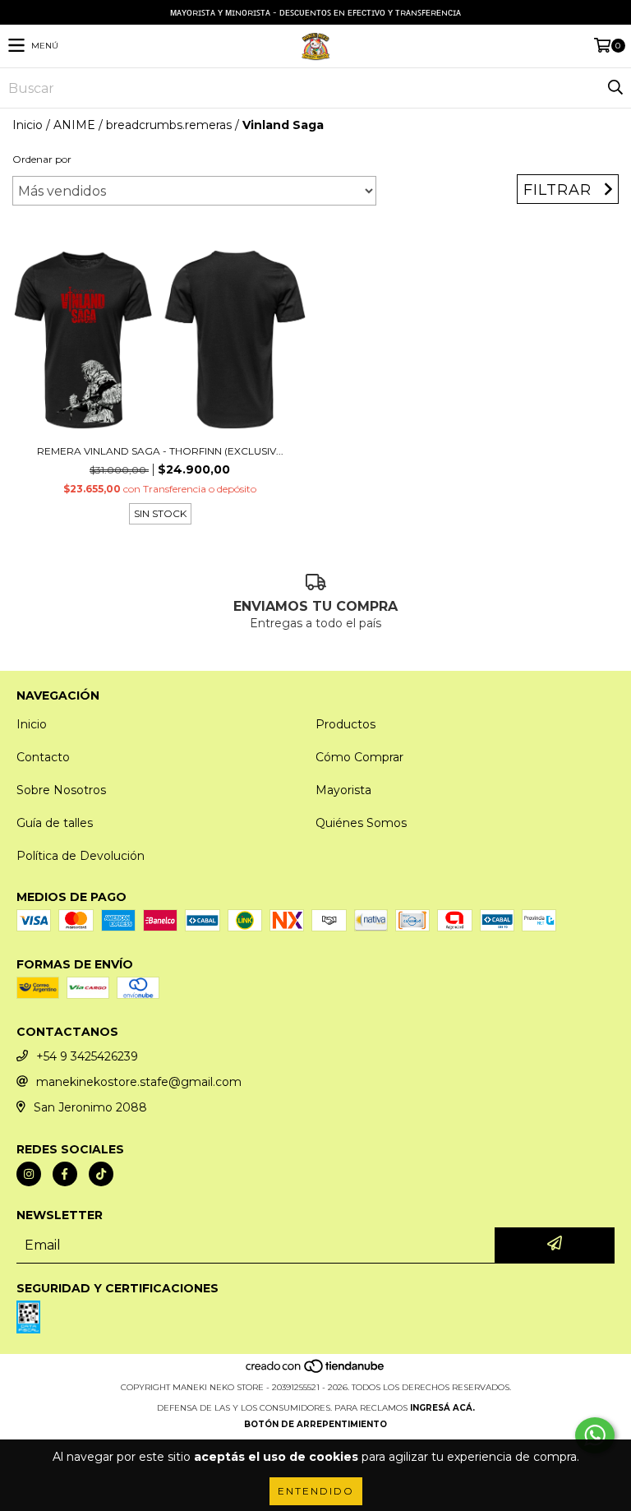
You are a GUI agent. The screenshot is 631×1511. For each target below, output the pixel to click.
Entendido (316, 1491)
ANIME (74, 125)
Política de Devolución (80, 855)
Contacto (43, 757)
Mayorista (343, 790)
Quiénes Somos (361, 823)
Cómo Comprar (359, 757)
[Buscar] (614, 88)
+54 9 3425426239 (87, 1056)
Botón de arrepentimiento (315, 1424)
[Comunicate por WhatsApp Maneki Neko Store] (595, 1435)
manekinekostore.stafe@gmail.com (139, 1081)
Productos (345, 724)
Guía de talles (54, 823)
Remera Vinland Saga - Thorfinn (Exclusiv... (160, 451)
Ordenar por (41, 159)
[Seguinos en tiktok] (101, 1174)
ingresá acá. (442, 1407)
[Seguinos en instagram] (28, 1174)
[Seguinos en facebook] (65, 1174)
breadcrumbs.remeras (169, 125)
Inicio (27, 125)
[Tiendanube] (316, 1370)
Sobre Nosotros (61, 790)
